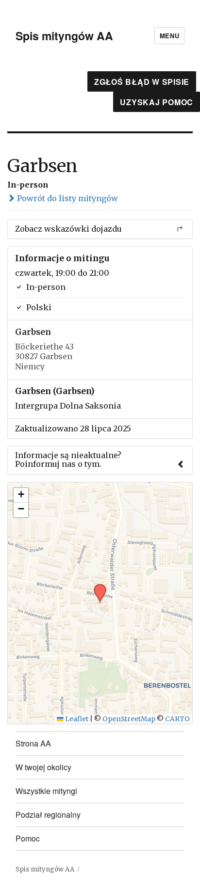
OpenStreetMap (128, 719)
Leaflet (76, 719)
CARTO (177, 719)
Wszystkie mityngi (46, 790)
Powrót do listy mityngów (66, 198)
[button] (97, 587)
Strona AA (33, 743)
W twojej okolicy (43, 767)
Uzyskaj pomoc (156, 102)
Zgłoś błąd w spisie (141, 81)
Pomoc (28, 838)
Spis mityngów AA (64, 36)
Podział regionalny (48, 814)
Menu (169, 35)
